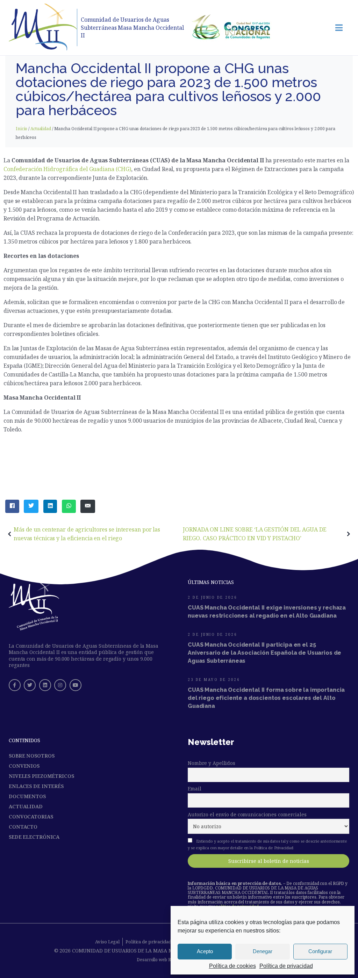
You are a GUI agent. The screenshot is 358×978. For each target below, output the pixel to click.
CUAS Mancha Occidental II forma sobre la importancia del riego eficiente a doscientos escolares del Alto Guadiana (266, 698)
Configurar (320, 951)
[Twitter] (30, 685)
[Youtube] (75, 685)
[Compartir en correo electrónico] (87, 506)
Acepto (205, 951)
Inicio (21, 129)
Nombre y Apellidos (211, 763)
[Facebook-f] (15, 685)
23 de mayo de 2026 (214, 679)
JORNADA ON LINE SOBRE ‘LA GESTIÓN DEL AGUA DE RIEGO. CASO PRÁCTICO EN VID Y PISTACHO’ (254, 534)
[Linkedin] (45, 685)
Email (194, 788)
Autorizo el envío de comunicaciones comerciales (247, 814)
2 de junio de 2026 (212, 597)
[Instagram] (60, 685)
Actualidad (40, 129)
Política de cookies (232, 966)
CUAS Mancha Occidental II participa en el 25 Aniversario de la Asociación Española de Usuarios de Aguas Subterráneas (264, 652)
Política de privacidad (286, 966)
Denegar (262, 951)
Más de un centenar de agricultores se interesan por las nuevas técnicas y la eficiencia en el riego (87, 534)
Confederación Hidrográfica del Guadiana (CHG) (67, 169)
